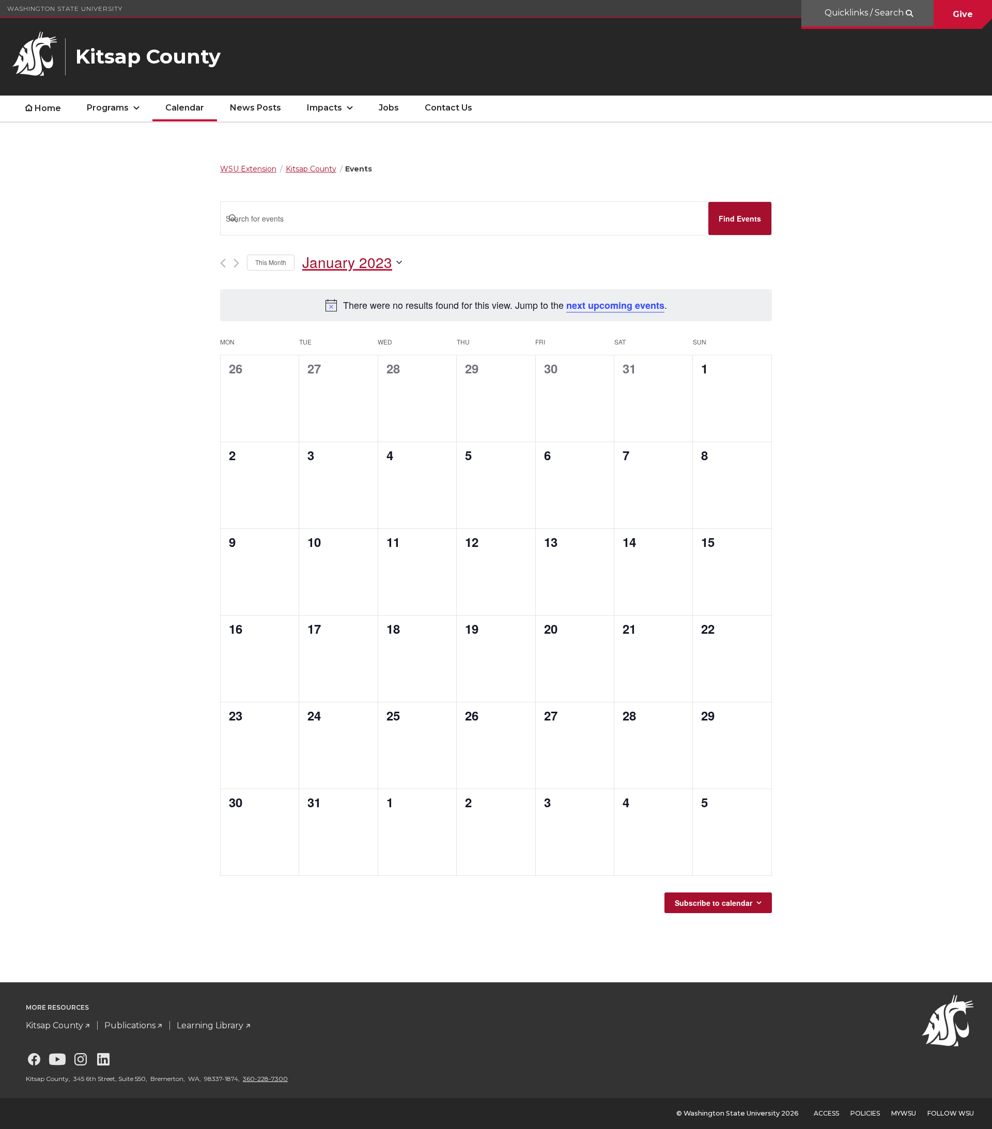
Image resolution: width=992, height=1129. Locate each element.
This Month (270, 262)
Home (48, 108)
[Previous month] (223, 263)
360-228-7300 (265, 1079)
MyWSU (903, 1113)
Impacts (324, 108)
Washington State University (64, 8)
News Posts (255, 108)
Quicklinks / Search (865, 13)
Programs (108, 108)
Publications (130, 1025)
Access (826, 1113)
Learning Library (210, 1025)
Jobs (389, 108)
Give (963, 14)
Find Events (740, 218)
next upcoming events (615, 305)
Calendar (184, 108)
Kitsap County (54, 1025)
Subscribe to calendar (713, 903)
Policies (865, 1113)
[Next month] (236, 263)
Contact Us (448, 108)
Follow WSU (950, 1113)
